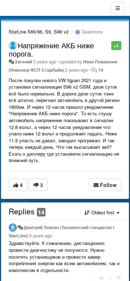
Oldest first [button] (103, 212)
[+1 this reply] (101, 277)
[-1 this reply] (119, 277)
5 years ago (40, 235)
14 (100, 70)
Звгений (23, 61)
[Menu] (118, 8)
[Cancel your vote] (110, 277)
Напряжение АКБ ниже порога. (51, 49)
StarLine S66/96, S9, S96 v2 (39, 31)
